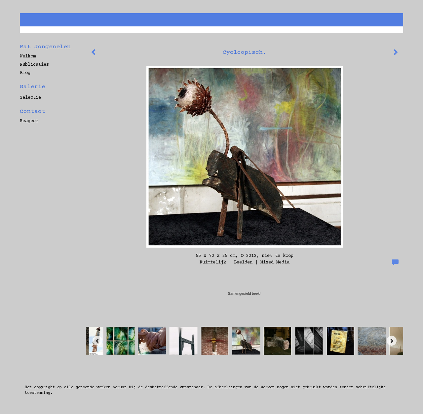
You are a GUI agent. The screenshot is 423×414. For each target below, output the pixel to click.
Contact (32, 111)
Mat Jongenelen (45, 47)
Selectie (30, 97)
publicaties (34, 64)
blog (25, 73)
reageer (29, 121)
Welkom (28, 56)
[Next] (392, 341)
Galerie (32, 87)
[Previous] (97, 341)
